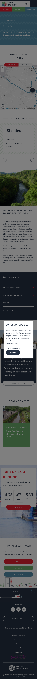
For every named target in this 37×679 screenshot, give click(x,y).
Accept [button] (13, 352)
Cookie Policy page (12, 343)
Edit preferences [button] (13, 348)
